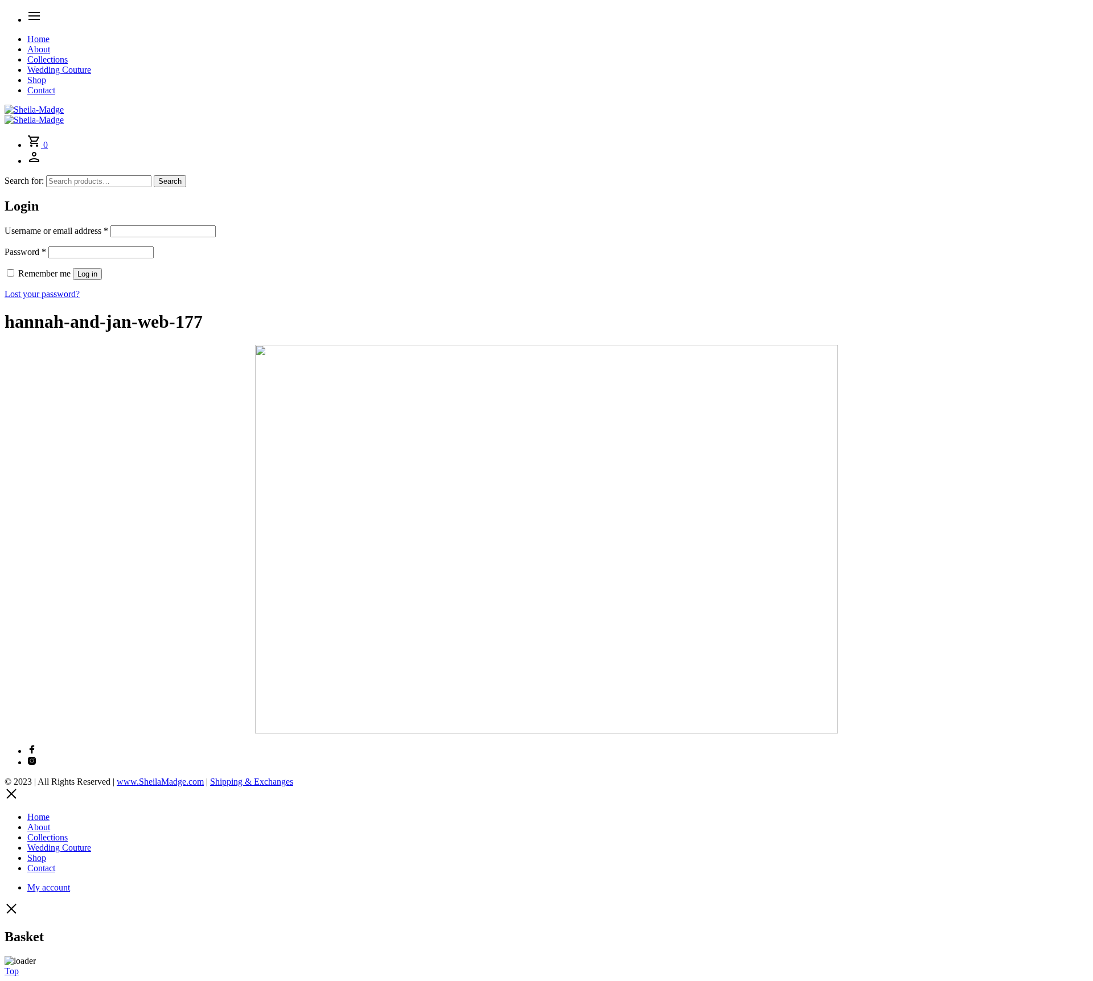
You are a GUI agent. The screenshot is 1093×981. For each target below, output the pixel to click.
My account (48, 887)
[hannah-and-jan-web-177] (546, 730)
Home (38, 39)
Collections (47, 59)
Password (25, 252)
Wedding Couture (59, 70)
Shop (36, 80)
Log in (87, 274)
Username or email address (56, 231)
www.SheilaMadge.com (160, 781)
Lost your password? (42, 294)
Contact (41, 90)
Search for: (24, 181)
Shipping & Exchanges (251, 781)
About (38, 49)
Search (170, 181)
